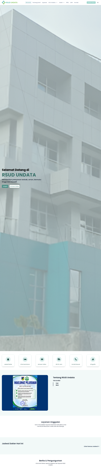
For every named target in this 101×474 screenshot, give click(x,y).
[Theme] (98, 2)
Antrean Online (91, 2)
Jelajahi (5, 186)
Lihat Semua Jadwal (91, 446)
